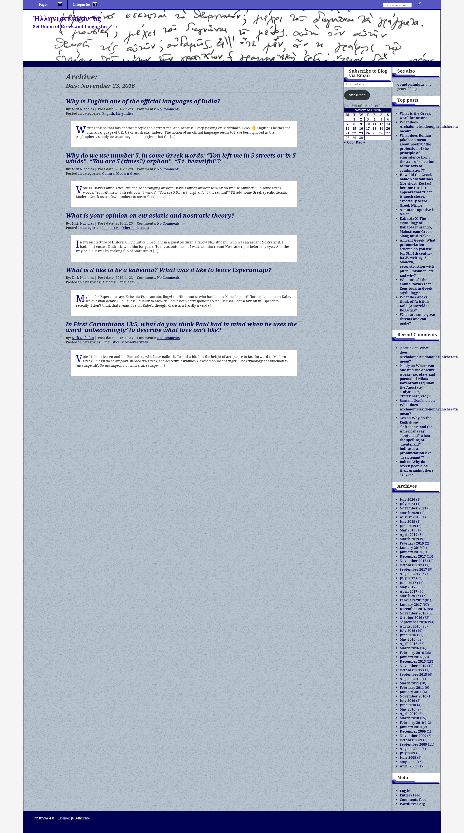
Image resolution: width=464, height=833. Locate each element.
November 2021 (413, 508)
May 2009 (407, 761)
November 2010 (413, 696)
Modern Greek (127, 173)
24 (368, 133)
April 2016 (408, 643)
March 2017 (409, 595)
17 (368, 128)
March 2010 (409, 718)
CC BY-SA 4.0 (44, 818)
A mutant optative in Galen (417, 211)
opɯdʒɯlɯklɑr (410, 84)
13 (388, 123)
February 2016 (412, 652)
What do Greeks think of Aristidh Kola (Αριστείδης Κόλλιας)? (414, 303)
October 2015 (411, 670)
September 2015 (413, 674)
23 (361, 133)
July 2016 (407, 630)
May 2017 (407, 587)
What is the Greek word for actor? (415, 115)
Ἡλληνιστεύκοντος (67, 18)
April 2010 (408, 713)
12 (381, 123)
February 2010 (412, 722)
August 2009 (410, 748)
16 (361, 128)
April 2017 (408, 591)
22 (354, 133)
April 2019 (408, 534)
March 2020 (409, 512)
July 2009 (407, 753)
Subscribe (357, 95)
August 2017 (410, 573)
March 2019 (409, 539)
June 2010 (408, 705)
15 (354, 128)
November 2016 (413, 613)
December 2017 (413, 556)
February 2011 (412, 687)
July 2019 (407, 521)
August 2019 (410, 517)
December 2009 (413, 731)
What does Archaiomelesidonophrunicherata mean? (429, 126)
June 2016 (408, 635)
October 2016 (411, 617)
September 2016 (413, 622)
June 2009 (408, 757)
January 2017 (411, 604)
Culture (108, 173)
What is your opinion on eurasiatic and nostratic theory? (150, 215)
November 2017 (413, 560)
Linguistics (124, 113)
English (108, 113)
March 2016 (409, 648)
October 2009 (411, 740)
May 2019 (407, 530)
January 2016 (411, 657)
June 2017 (408, 582)
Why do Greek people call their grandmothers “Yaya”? (417, 468)
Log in (405, 790)
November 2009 (413, 735)
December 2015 (413, 661)
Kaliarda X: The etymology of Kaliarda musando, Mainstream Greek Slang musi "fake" (416, 227)
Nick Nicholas (83, 109)
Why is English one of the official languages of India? (143, 101)
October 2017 (411, 565)
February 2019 (412, 543)
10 (368, 123)
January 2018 (411, 552)
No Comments (168, 109)
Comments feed (413, 799)
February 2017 (412, 600)
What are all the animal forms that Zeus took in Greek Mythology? (416, 286)
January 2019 (411, 547)
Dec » (360, 142)
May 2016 (407, 639)
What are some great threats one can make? (417, 319)
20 (388, 128)
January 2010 (411, 727)
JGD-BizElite (80, 818)
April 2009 (408, 766)
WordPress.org (412, 804)
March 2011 (409, 683)
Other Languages (135, 227)
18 (375, 128)
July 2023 (407, 503)
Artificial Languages (118, 282)
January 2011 (411, 691)
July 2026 (407, 499)
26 (381, 133)
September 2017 (413, 569)
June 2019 (408, 525)
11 (375, 123)
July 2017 (407, 578)
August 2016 (410, 626)
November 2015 (413, 665)
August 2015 (410, 678)
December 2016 (413, 608)
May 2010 (407, 709)
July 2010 (407, 700)
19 (381, 128)
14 (347, 128)
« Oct (348, 142)
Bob (403, 461)
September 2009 (413, 744)
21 (347, 133)
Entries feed (410, 795)
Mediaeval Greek (134, 342)
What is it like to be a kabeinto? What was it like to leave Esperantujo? (168, 270)
